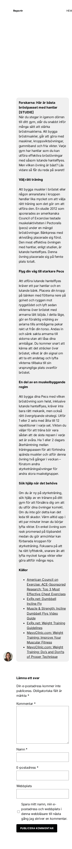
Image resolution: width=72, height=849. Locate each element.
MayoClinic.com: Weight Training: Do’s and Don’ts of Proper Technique (45, 652)
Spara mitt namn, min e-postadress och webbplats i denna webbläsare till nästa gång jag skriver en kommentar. (44, 811)
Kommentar (26, 704)
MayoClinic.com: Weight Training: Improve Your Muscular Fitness (45, 637)
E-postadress (27, 767)
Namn (21, 749)
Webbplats (24, 786)
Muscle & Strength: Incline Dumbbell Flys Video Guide (46, 613)
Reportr (18, 10)
